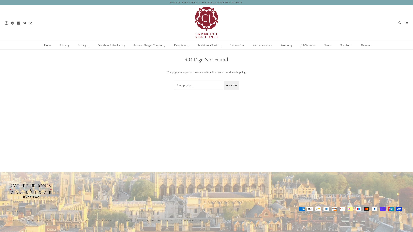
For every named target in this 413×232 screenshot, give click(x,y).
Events (328, 45)
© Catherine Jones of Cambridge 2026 (32, 220)
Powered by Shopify (189, 220)
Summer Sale (237, 45)
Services (285, 45)
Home (47, 45)
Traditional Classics (208, 45)
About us (365, 45)
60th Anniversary (262, 45)
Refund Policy (111, 220)
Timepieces (180, 45)
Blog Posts (346, 45)
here (219, 72)
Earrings (82, 45)
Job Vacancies (308, 45)
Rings (63, 45)
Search (231, 85)
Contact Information (160, 220)
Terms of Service (133, 220)
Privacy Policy (89, 220)
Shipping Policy (67, 220)
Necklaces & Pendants (110, 45)
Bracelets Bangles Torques (148, 45)
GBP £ (15, 211)
